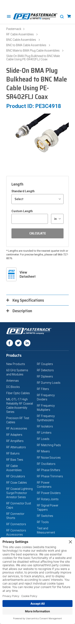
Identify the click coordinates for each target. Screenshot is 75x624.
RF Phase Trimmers (50, 476)
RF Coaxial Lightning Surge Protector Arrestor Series (19, 493)
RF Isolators (45, 426)
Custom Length (22, 211)
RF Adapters (14, 434)
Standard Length (23, 191)
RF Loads (43, 439)
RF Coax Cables (16, 482)
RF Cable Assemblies (20, 34)
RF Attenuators (16, 447)
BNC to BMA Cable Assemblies (26, 45)
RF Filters (43, 389)
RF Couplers (45, 364)
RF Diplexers (45, 376)
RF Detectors (45, 370)
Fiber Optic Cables (18, 393)
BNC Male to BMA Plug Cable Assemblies (33, 50)
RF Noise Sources (49, 457)
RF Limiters (44, 432)
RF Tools (43, 522)
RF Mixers (43, 451)
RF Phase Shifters (48, 470)
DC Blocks (13, 387)
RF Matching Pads (49, 445)
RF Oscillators (46, 464)
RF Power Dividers (49, 493)
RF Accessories (16, 428)
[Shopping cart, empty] (69, 16)
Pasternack (13, 29)
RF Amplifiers (15, 441)
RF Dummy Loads (48, 382)
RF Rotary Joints (48, 499)
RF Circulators (15, 476)
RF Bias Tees (14, 459)
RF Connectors (16, 524)
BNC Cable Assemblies (21, 39)
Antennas (12, 380)
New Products (15, 364)
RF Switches (45, 516)
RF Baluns (13, 453)
